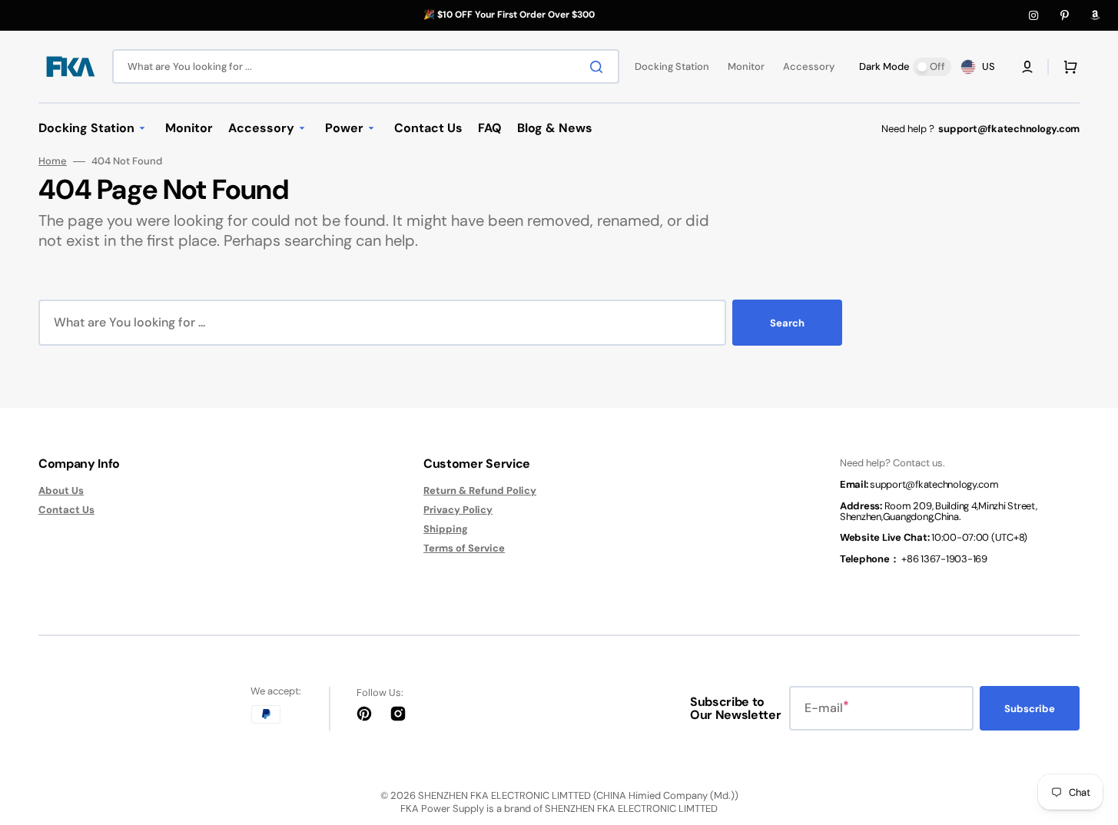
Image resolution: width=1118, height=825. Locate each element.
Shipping (445, 528)
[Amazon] (1094, 15)
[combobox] (365, 66)
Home (52, 161)
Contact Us (66, 509)
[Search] (599, 67)
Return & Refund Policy (479, 491)
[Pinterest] (1064, 15)
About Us (61, 491)
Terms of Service (464, 548)
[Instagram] (1033, 15)
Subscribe (1029, 708)
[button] (1027, 67)
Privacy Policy (458, 509)
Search (787, 323)
